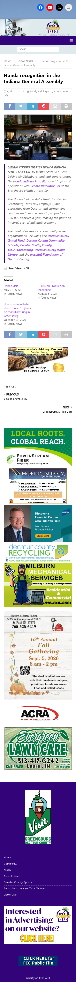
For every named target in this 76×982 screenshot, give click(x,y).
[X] (59, 7)
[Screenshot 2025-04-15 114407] (38, 768)
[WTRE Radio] (38, 34)
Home (7, 857)
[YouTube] (49, 7)
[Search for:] (38, 49)
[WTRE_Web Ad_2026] (38, 465)
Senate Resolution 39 (45, 186)
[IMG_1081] (38, 604)
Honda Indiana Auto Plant (31, 181)
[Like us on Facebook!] (40, 7)
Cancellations (12, 876)
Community (10, 863)
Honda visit (11, 286)
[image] (38, 697)
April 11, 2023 (15, 91)
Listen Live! (10, 894)
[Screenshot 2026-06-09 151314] (38, 559)
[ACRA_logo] (38, 718)
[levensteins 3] (38, 370)
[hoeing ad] (38, 502)
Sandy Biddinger (39, 91)
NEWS (7, 869)
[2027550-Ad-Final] (38, 540)
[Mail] (68, 7)
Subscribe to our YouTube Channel (24, 888)
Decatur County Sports (18, 882)
